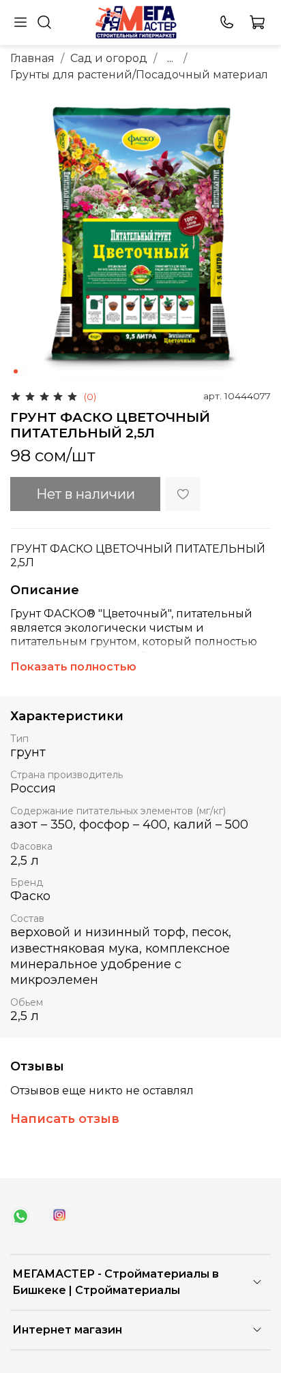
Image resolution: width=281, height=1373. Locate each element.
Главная (32, 58)
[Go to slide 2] (25, 371)
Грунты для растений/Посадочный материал (139, 74)
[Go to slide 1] (16, 371)
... (170, 58)
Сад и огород (108, 58)
